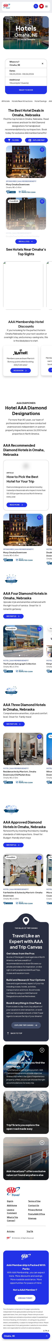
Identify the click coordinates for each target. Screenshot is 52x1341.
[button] (22, 176)
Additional (14, 79)
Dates (12, 70)
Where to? (14, 61)
